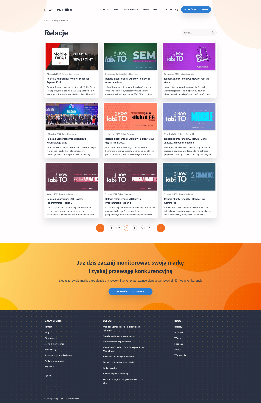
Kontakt (48, 326)
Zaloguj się (171, 9)
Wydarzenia (180, 355)
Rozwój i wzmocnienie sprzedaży (118, 362)
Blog (155, 9)
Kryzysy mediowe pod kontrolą (118, 341)
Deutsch (56, 386)
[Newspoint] (58, 9)
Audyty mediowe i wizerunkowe (118, 336)
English (47, 386)
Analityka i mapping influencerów (119, 356)
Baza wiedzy (131, 9)
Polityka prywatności (54, 361)
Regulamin (49, 366)
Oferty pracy (50, 338)
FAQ (46, 332)
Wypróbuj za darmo (196, 9)
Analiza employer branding (115, 373)
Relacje (177, 349)
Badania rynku (110, 368)
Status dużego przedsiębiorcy (58, 355)
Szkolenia (178, 343)
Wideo (177, 338)
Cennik (146, 9)
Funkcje (116, 9)
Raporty (178, 326)
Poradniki (179, 332)
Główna (47, 20)
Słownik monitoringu (54, 343)
